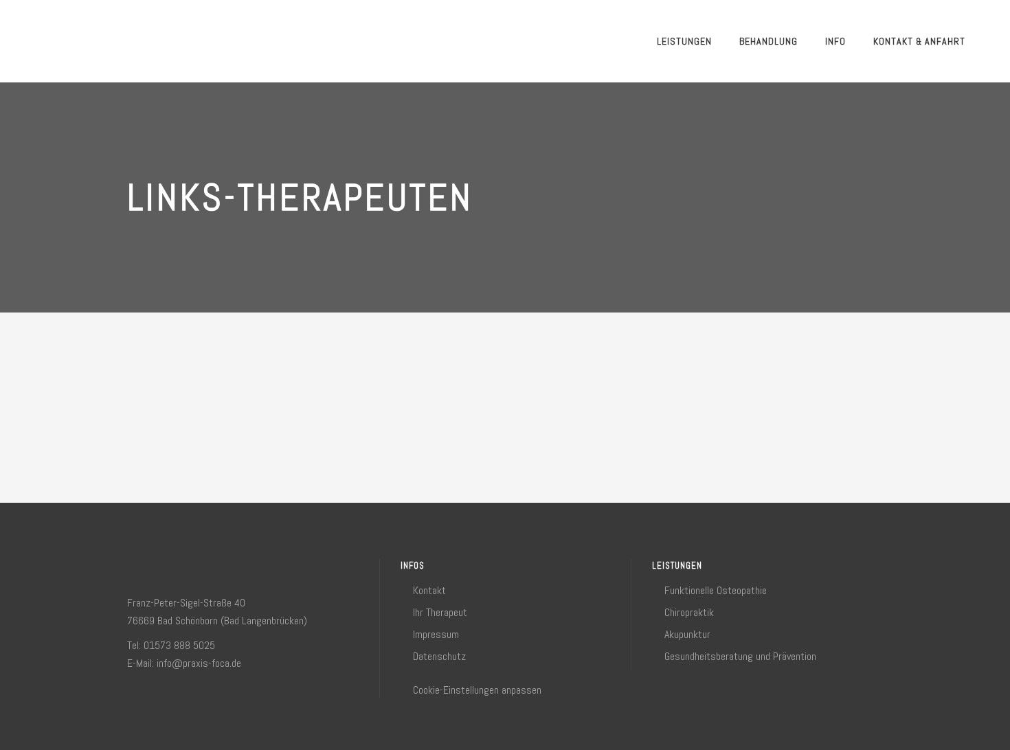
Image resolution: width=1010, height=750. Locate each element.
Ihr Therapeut (440, 612)
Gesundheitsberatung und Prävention (740, 656)
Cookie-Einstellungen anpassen (477, 690)
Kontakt (429, 590)
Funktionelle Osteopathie (715, 590)
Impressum (436, 634)
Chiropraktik (689, 612)
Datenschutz (439, 656)
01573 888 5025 (179, 645)
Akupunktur (687, 634)
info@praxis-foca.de (199, 663)
